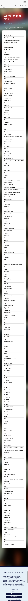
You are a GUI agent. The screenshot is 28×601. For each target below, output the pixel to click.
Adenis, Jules (7, 98)
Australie (6, 508)
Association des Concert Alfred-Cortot (13, 447)
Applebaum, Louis (8, 305)
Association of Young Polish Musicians (13, 450)
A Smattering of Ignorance (10, 42)
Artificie (6, 421)
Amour (5, 221)
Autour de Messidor (9, 529)
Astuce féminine (8, 457)
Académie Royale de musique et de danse (14, 62)
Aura (5, 503)
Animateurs (7, 262)
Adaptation (6, 91)
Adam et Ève (7, 86)
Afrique (6, 112)
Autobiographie (8, 513)
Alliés (5, 163)
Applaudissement (8, 303)
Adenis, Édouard (8, 95)
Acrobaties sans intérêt (9, 76)
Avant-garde (7, 534)
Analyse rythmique (8, 230)
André (5, 242)
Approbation (7, 310)
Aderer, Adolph (7, 100)
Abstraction (7, 54)
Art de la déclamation (9, 385)
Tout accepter (14, 596)
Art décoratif (7, 387)
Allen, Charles (7, 153)
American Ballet (8, 182)
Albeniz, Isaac (7, 134)
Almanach (6, 165)
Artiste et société (8, 431)
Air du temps (7, 132)
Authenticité (7, 510)
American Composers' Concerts (12, 192)
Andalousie (6, 238)
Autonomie (6, 525)
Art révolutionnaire (8, 409)
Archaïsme (6, 324)
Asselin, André (7, 445)
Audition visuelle (8, 496)
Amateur (6, 175)
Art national (7, 397)
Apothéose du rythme (9, 300)
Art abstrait (6, 378)
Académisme (7, 64)
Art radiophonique (8, 406)
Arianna (6, 346)
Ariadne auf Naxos (8, 341)
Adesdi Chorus (7, 103)
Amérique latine (8, 214)
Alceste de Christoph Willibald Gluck (13, 136)
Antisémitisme (7, 286)
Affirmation (6, 110)
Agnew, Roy (7, 117)
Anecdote (6, 245)
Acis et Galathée (8, 71)
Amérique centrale (8, 209)
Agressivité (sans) (8, 124)
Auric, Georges (7, 505)
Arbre (5, 320)
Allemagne (6, 151)
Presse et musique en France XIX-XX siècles (13, 6)
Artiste (5, 428)
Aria (5, 339)
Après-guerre (7, 312)
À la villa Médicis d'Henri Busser (12, 40)
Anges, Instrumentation (9, 252)
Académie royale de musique (11, 59)
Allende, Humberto (8, 156)
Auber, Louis (7, 469)
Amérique (6, 206)
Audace (6, 476)
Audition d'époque (8, 491)
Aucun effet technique (9, 474)
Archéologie (7, 327)
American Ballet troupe (9, 187)
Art (4, 375)
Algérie (5, 144)
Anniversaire (7, 267)
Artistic (5, 433)
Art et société (7, 392)
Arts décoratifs (7, 440)
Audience (6, 481)
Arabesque (6, 317)
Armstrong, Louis (8, 361)
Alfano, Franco (7, 141)
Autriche (6, 532)
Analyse (6, 226)
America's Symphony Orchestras (12, 180)
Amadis (6, 173)
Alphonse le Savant (9, 168)
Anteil (5, 276)
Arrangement (7, 370)
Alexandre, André (8, 139)
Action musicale (8, 81)
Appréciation (7, 308)
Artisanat (6, 423)
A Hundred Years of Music (10, 38)
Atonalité (6, 462)
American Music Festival (10, 194)
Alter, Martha (7, 170)
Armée (5, 353)
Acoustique (6, 74)
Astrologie (6, 452)
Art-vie (5, 416)
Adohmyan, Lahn (8, 107)
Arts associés (7, 435)
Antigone (6, 281)
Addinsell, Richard (8, 93)
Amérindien (7, 201)
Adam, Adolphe (8, 88)
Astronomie (7, 455)
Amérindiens (7, 204)
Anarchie (6, 233)
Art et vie (6, 394)
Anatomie (6, 235)
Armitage (6, 356)
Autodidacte (7, 515)
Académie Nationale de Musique (12, 57)
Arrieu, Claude (7, 373)
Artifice (5, 419)
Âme (5, 177)
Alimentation (7, 146)
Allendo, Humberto (8, 158)
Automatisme (7, 522)
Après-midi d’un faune (9, 315)
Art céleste (6, 380)
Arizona (6, 349)
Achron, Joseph (8, 69)
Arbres (5, 322)
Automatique (7, 520)
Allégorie (6, 148)
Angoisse (6, 257)
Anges (5, 250)
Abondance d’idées (8, 47)
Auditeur (6, 486)
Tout (24, 25)
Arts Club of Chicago (9, 438)
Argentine (6, 334)
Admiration (6, 105)
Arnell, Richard (7, 368)
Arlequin (6, 351)
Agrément (6, 122)
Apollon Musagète (8, 296)
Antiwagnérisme (8, 288)
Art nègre (6, 399)
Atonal (5, 460)
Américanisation (8, 199)
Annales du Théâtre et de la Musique (13, 264)
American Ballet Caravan (10, 185)
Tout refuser (14, 594)
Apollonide (6, 298)
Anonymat (6, 271)
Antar (5, 274)
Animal (5, 259)
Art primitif (6, 404)
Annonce (6, 269)
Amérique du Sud (8, 211)
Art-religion (6, 414)
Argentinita (6, 337)
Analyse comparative (9, 228)
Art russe (6, 411)
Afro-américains (8, 115)
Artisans (6, 426)
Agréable (6, 119)
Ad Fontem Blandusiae (9, 83)
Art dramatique (7, 390)
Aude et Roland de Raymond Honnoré (13, 479)
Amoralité (6, 218)
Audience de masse (9, 484)
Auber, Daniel (7, 467)
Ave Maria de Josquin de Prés (11, 537)
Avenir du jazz (7, 542)
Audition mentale (8, 493)
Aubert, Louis (7, 472)
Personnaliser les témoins (15, 590)
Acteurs (6, 79)
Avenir (5, 539)
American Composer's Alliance (11, 189)
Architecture (7, 329)
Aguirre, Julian (7, 127)
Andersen (6, 240)
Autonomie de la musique (10, 527)
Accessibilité (7, 66)
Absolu (5, 52)
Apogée (6, 291)
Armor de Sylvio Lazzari (10, 358)
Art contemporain (8, 382)
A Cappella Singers (8, 35)
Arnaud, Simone (8, 365)
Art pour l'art (7, 402)
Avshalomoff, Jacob (9, 544)
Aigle (5, 129)
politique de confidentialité (14, 600)
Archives (6, 332)
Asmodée (6, 443)
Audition (6, 488)
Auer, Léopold (7, 501)
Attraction (6, 464)
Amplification (7, 223)
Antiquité (6, 283)
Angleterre (6, 255)
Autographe (7, 517)
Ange (5, 247)
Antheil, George (8, 279)
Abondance (7, 45)
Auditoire (6, 498)
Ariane (5, 344)
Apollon (6, 293)
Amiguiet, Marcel (8, 216)
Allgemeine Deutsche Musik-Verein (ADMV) (14, 160)
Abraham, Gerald (8, 50)
